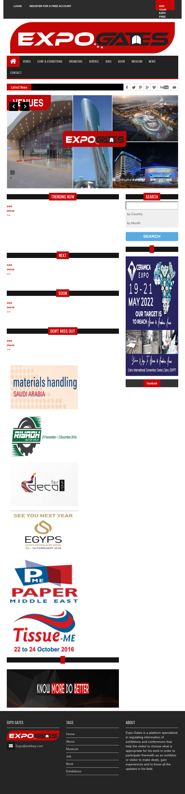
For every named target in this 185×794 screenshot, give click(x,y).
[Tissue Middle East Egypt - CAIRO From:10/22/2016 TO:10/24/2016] (63, 630)
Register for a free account (50, 6)
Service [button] (94, 61)
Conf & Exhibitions (49, 61)
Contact (16, 72)
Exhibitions (73, 771)
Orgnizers (75, 61)
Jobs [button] (108, 61)
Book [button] (121, 61)
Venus (27, 61)
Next (24, 106)
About (70, 741)
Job (68, 756)
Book (69, 764)
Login (18, 6)
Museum (137, 61)
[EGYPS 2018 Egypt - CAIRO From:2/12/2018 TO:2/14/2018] (63, 533)
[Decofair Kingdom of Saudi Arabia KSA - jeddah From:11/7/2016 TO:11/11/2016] (63, 484)
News (152, 61)
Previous (13, 106)
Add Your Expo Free (162, 11)
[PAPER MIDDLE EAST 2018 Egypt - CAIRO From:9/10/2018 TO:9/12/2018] (63, 581)
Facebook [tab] (152, 383)
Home (70, 734)
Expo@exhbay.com (29, 746)
